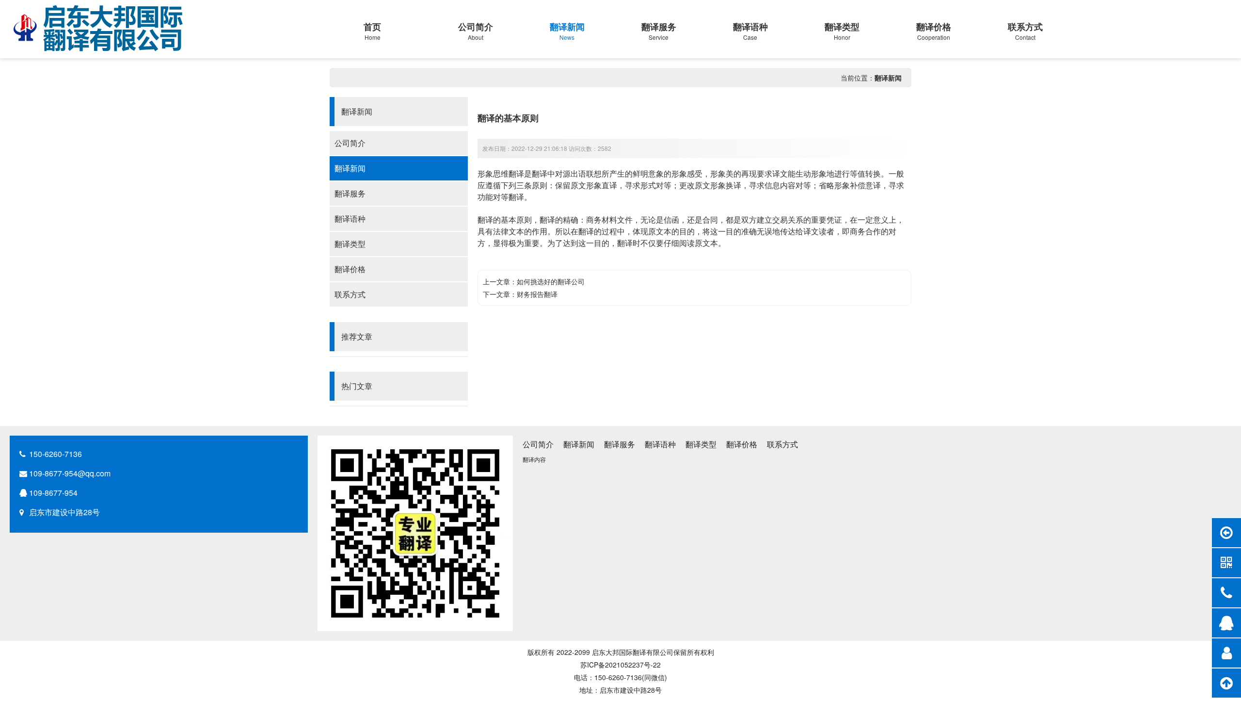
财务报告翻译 (537, 294)
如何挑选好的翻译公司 (551, 281)
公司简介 (350, 142)
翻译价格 (350, 269)
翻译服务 (350, 193)
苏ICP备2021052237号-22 (620, 664)
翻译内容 (534, 459)
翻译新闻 (888, 77)
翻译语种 (350, 218)
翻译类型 (350, 243)
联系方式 (350, 294)
